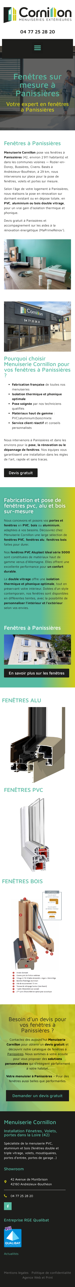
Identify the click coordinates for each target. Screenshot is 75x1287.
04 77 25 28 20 (37, 31)
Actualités (11, 1253)
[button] (37, 47)
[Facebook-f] (8, 1206)
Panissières (15, 1054)
